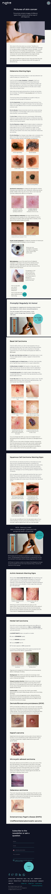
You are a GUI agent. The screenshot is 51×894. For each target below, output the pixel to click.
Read (24, 287)
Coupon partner (38, 883)
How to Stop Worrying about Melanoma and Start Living (16, 294)
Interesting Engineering (37, 885)
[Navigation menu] (48, 3)
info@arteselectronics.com (15, 889)
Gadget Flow (31, 883)
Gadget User (24, 883)
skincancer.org (13, 61)
